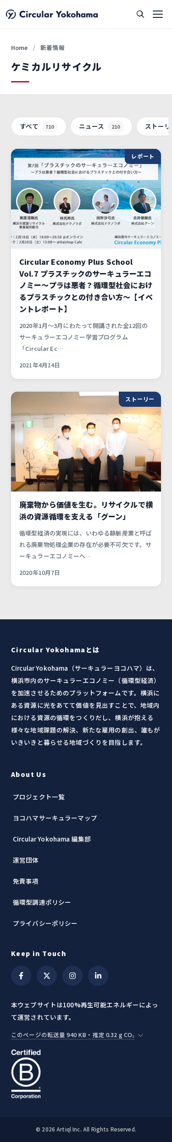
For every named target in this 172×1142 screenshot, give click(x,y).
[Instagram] (72, 976)
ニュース (99, 126)
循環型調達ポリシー (42, 902)
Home (19, 47)
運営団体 (26, 859)
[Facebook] (21, 976)
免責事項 (26, 880)
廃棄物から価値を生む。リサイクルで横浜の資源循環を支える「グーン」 (86, 510)
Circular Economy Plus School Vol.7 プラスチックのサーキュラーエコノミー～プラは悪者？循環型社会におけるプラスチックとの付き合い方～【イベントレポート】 (86, 285)
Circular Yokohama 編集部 (52, 838)
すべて (37, 126)
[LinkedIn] (98, 976)
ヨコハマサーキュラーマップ (55, 817)
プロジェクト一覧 (39, 796)
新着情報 (52, 47)
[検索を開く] (140, 14)
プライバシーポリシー (45, 923)
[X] (47, 976)
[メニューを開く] (157, 14)
